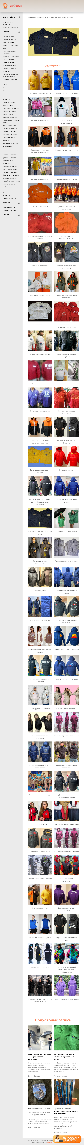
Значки (5, 48)
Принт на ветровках (40, 207)
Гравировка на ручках (10, 134)
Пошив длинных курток (40, 620)
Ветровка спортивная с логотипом (66, 267)
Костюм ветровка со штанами (66, 851)
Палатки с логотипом (10, 155)
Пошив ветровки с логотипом (66, 736)
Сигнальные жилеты (10, 128)
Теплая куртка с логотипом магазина (67, 500)
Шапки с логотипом (9, 94)
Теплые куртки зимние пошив (66, 650)
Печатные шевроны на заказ (40, 1109)
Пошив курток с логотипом (66, 150)
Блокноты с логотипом (10, 27)
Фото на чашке (8, 105)
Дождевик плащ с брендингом (40, 562)
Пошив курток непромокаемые (66, 121)
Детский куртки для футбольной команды (66, 796)
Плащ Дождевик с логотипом (67, 999)
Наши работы (40, 17)
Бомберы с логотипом (10, 187)
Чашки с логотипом (9, 39)
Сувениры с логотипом (10, 117)
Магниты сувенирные (10, 169)
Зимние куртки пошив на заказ (66, 592)
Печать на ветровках (40, 266)
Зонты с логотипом (9, 66)
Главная (31, 17)
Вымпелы (6, 140)
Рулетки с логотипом (10, 158)
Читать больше (34, 1076)
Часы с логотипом (9, 60)
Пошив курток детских (40, 967)
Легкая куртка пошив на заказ (67, 824)
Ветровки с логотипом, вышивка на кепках (40, 441)
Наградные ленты (9, 137)
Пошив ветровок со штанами (40, 878)
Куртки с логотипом (9, 190)
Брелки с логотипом (9, 125)
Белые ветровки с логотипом (66, 384)
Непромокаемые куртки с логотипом (66, 296)
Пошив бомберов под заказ (40, 938)
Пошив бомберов (40, 824)
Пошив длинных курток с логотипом (40, 680)
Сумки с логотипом (9, 91)
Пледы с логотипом (9, 198)
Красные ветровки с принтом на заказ (40, 237)
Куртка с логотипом (40, 384)
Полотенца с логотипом (11, 108)
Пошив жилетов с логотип (66, 180)
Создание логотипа (9, 210)
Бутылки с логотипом (10, 172)
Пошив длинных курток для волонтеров (40, 766)
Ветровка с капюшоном (40, 411)
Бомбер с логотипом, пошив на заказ (40, 651)
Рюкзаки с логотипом (10, 152)
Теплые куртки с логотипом (40, 93)
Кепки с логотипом (9, 102)
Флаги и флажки (8, 36)
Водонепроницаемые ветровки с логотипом (40, 151)
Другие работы (53, 65)
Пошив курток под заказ (40, 851)
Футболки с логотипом (10, 45)
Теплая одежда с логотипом (66, 561)
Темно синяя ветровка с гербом (66, 355)
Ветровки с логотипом (10, 143)
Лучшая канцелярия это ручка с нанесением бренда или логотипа (66, 1111)
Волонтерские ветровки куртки (40, 471)
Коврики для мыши (9, 111)
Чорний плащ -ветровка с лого (66, 939)
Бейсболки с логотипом (11, 85)
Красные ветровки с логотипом (66, 412)
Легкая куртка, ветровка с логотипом (66, 766)
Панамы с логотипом (10, 166)
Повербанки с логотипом (11, 181)
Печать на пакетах (9, 63)
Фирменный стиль (9, 207)
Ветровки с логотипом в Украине (67, 441)
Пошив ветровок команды (40, 795)
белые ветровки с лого (40, 325)
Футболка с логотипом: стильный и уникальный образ (64, 1056)
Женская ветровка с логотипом (40, 737)
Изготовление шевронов (11, 175)
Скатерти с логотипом (10, 88)
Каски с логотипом (9, 184)
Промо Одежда (8, 114)
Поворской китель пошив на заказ (40, 532)
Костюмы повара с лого (40, 295)
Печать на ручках (8, 42)
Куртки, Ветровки (55, 17)
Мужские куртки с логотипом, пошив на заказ (40, 1000)
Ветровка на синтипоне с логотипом (66, 621)
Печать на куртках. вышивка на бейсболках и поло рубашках (40, 501)
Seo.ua (49, 1142)
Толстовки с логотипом (10, 178)
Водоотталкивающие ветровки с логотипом (66, 326)
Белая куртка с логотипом (40, 709)
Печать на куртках (66, 470)
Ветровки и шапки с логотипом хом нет (66, 237)
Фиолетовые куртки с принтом (66, 909)
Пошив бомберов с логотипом (66, 879)
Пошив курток (40, 591)
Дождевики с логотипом (67, 531)
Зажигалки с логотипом (11, 57)
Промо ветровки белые (40, 354)
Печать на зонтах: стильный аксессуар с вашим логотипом (39, 1056)
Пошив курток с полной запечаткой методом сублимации (66, 969)
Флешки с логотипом (10, 131)
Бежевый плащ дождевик (66, 709)
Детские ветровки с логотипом (66, 208)
